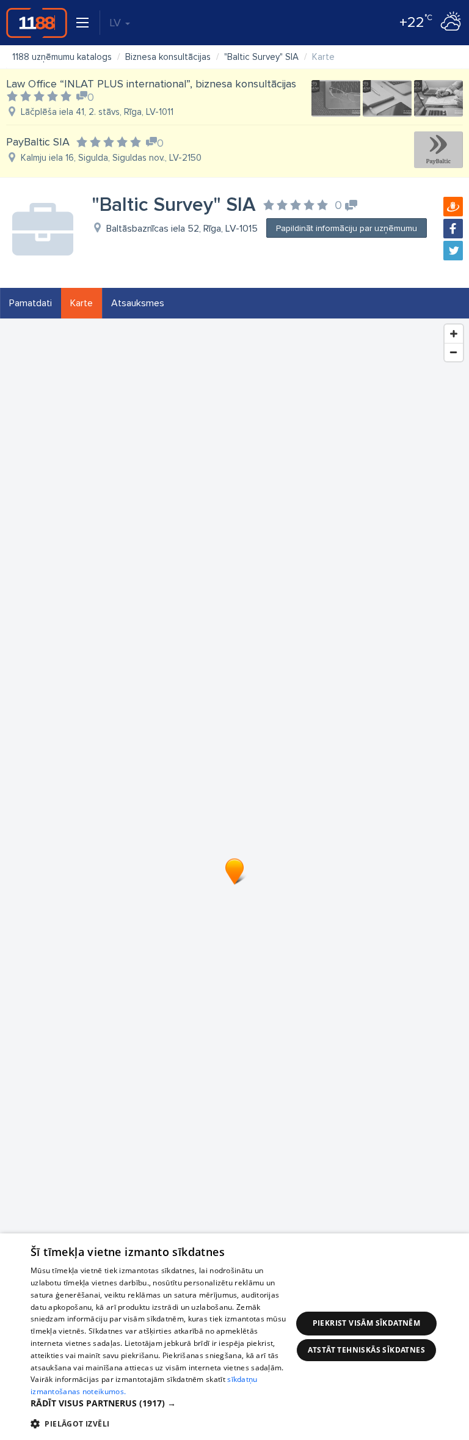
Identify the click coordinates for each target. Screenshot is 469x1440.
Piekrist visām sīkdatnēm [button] (367, 1323)
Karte (81, 303)
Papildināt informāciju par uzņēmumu (346, 228)
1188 (36, 22)
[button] (161, 1403)
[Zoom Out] (454, 352)
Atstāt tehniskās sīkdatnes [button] (366, 1350)
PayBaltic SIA (38, 142)
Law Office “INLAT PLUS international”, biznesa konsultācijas (151, 83)
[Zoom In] (454, 334)
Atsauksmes (137, 303)
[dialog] (234, 1336)
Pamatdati (30, 303)
